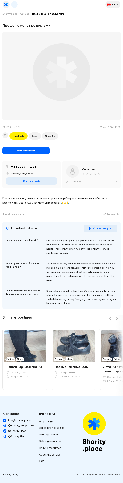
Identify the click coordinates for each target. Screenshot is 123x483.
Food (35, 136)
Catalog (24, 14)
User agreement (49, 434)
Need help (18, 136)
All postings (46, 421)
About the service (50, 454)
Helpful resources (50, 447)
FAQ (41, 461)
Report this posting (13, 214)
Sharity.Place (9, 14)
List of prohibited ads (51, 427)
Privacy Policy (10, 475)
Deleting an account (51, 441)
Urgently (50, 136)
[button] (110, 318)
